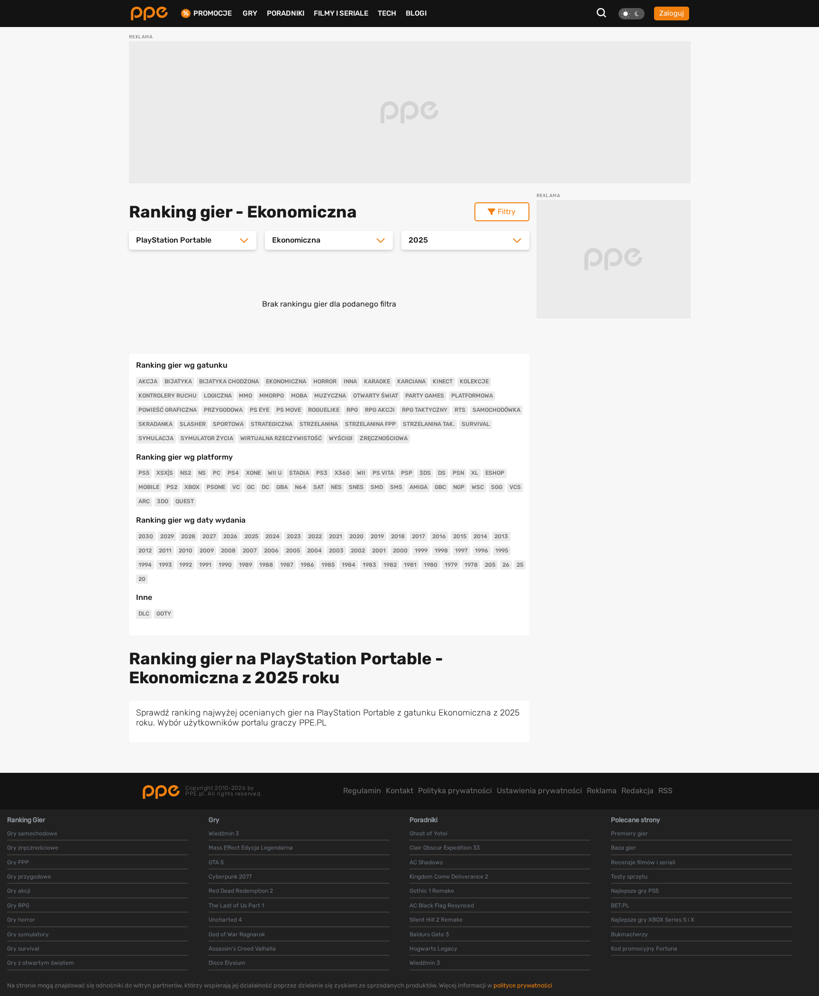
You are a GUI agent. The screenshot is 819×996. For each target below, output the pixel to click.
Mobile (148, 487)
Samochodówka (496, 410)
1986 (307, 564)
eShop (494, 473)
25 (520, 564)
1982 (390, 564)
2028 (188, 536)
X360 (342, 473)
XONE (253, 473)
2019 (377, 536)
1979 (451, 564)
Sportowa (228, 424)
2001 (379, 550)
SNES (356, 487)
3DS (425, 473)
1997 (461, 550)
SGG (496, 487)
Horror (325, 381)
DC (265, 487)
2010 (185, 550)
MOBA (299, 395)
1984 (348, 564)
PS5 (143, 473)
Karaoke (377, 381)
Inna (350, 381)
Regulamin (362, 790)
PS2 (171, 487)
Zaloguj (671, 13)
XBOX (192, 487)
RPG (352, 410)
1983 (369, 564)
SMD (377, 487)
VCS (515, 487)
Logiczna (218, 395)
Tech (387, 13)
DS (442, 473)
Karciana (411, 381)
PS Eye (259, 410)
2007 (250, 550)
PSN (458, 473)
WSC (478, 487)
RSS (665, 790)
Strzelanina (319, 424)
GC (251, 487)
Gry (250, 13)
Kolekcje (474, 381)
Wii (361, 473)
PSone (216, 487)
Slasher (193, 424)
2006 (271, 550)
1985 (328, 564)
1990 (225, 564)
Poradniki (285, 13)
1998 (441, 550)
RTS (460, 410)
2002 (358, 550)
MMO (245, 395)
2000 (400, 550)
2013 (501, 536)
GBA (282, 487)
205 (490, 564)
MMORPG (271, 395)
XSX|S (164, 473)
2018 (398, 536)
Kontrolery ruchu (167, 395)
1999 (421, 550)
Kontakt (399, 790)
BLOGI (416, 13)
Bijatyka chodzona (229, 381)
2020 (356, 536)
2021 (335, 536)
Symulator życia (207, 438)
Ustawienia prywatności (539, 790)
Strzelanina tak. (429, 424)
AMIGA (419, 487)
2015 (459, 536)
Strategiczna (271, 424)
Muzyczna (330, 395)
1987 (286, 564)
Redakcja (637, 790)
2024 (272, 536)
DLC (143, 613)
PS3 (322, 473)
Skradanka (155, 424)
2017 (418, 536)
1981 (410, 564)
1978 (471, 564)
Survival (476, 424)
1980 (430, 564)
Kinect (443, 381)
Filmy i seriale (341, 13)
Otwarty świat (375, 395)
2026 (230, 536)
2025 (251, 536)
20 (142, 579)
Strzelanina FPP (370, 424)
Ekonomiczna (286, 381)
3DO (162, 501)
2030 (145, 536)
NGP (458, 487)
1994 (145, 564)
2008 (228, 550)
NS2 (185, 473)
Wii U (275, 473)
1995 (501, 550)
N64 (300, 487)
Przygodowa (223, 410)
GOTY (163, 613)
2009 (207, 550)
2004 (314, 550)
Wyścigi (341, 438)
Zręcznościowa (384, 438)
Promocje (212, 13)
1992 (185, 564)
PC (216, 473)
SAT (318, 487)
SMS (396, 487)
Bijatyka (178, 381)
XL (474, 473)
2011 (165, 550)
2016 (439, 536)
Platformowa (472, 395)
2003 (336, 550)
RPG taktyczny (424, 410)
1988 (266, 564)
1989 (245, 564)
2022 (315, 536)
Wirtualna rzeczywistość (281, 438)
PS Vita (383, 473)
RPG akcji (380, 410)
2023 (294, 536)
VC (236, 487)
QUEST (184, 501)
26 (506, 564)
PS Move (288, 410)
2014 (480, 536)
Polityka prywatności (455, 790)
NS (202, 473)
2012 (145, 550)
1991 (205, 564)
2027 (209, 536)
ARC (144, 501)
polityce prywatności (522, 985)
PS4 (233, 473)
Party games (424, 395)
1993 (165, 564)
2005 (293, 550)
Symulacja (155, 438)
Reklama (602, 790)
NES (336, 487)
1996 (481, 550)
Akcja (147, 381)
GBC (440, 487)
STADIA (299, 473)
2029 (167, 536)
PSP (406, 473)
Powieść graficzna (167, 410)
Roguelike (323, 410)
